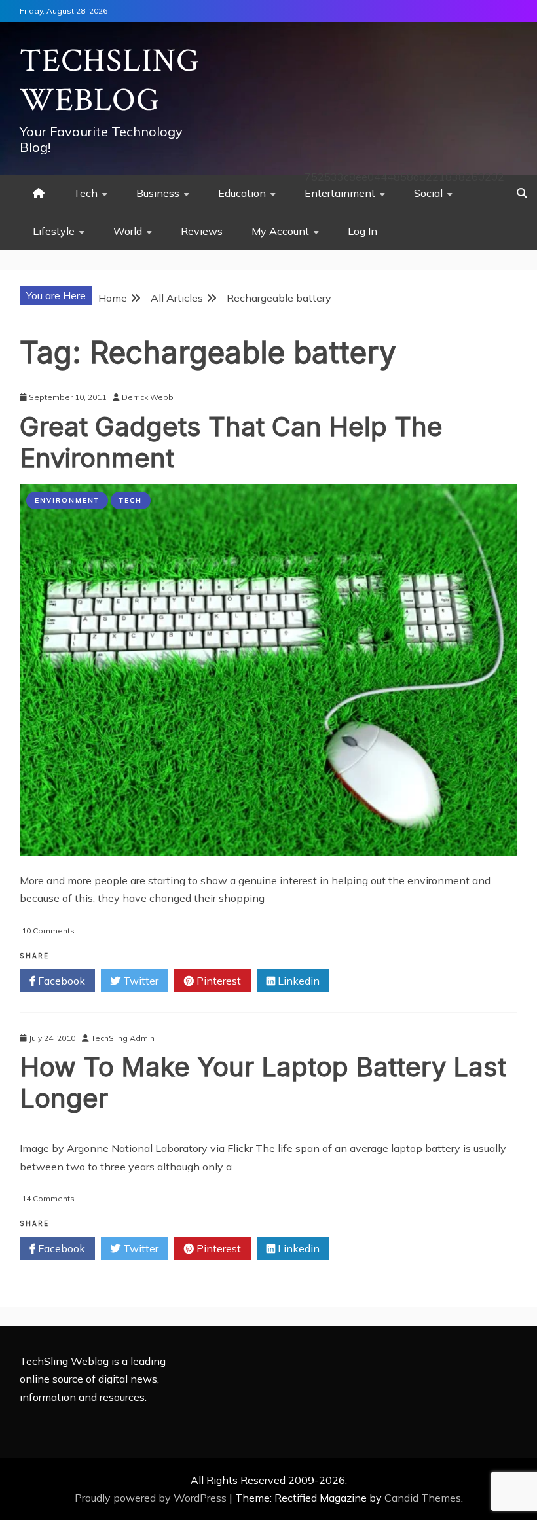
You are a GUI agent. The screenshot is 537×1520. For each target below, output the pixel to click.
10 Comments (48, 930)
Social (428, 193)
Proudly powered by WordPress (152, 1497)
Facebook (60, 980)
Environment (67, 500)
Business (157, 193)
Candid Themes (422, 1497)
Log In (362, 231)
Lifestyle (54, 231)
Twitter (139, 980)
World (127, 231)
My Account (280, 231)
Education (242, 193)
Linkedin (297, 980)
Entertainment (340, 193)
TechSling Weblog (110, 81)
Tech (85, 193)
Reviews (202, 231)
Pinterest (217, 980)
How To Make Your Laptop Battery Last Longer (263, 1082)
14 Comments (48, 1198)
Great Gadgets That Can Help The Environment (231, 442)
